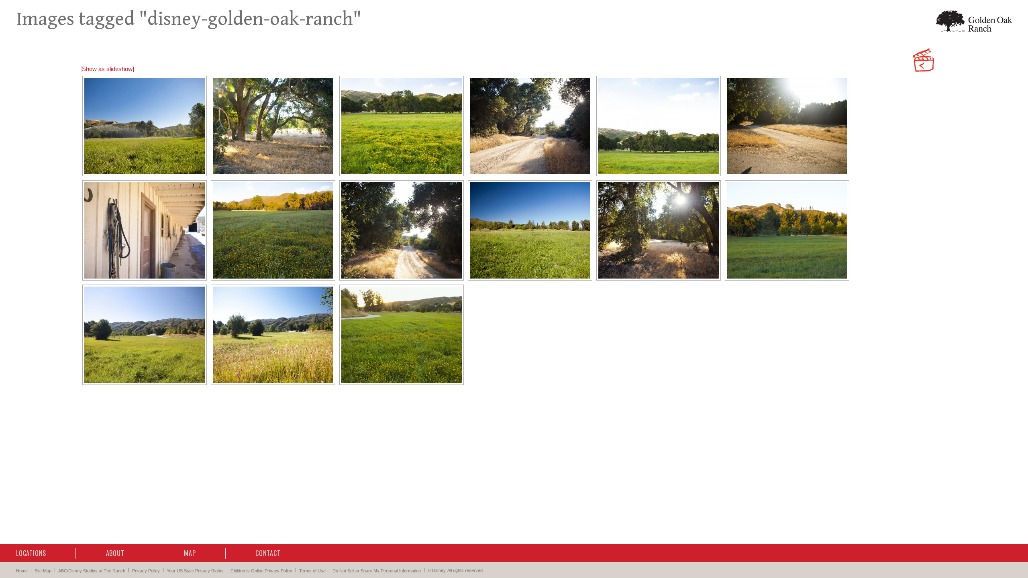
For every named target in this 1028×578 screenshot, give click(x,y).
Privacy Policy (146, 570)
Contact (268, 553)
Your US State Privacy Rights (195, 570)
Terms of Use (312, 570)
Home (22, 570)
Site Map (43, 570)
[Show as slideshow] (107, 68)
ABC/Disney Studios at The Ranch (91, 570)
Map (190, 553)
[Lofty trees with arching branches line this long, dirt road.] (273, 126)
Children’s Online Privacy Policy (261, 570)
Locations (31, 553)
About (115, 553)
